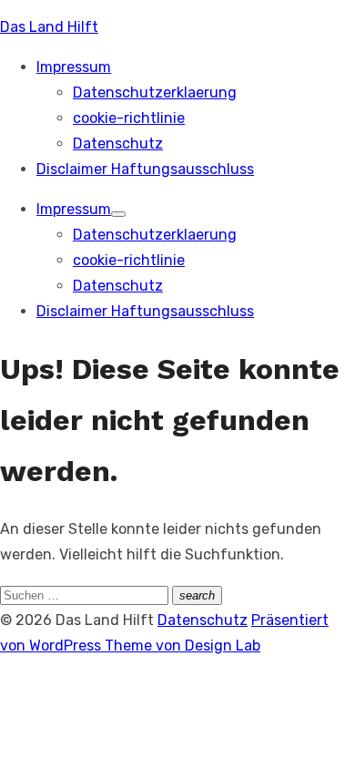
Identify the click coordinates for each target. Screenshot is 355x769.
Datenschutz (118, 143)
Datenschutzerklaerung (155, 92)
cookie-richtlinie (129, 118)
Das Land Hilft (49, 27)
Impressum (73, 67)
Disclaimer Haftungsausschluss (145, 169)
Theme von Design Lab (182, 645)
